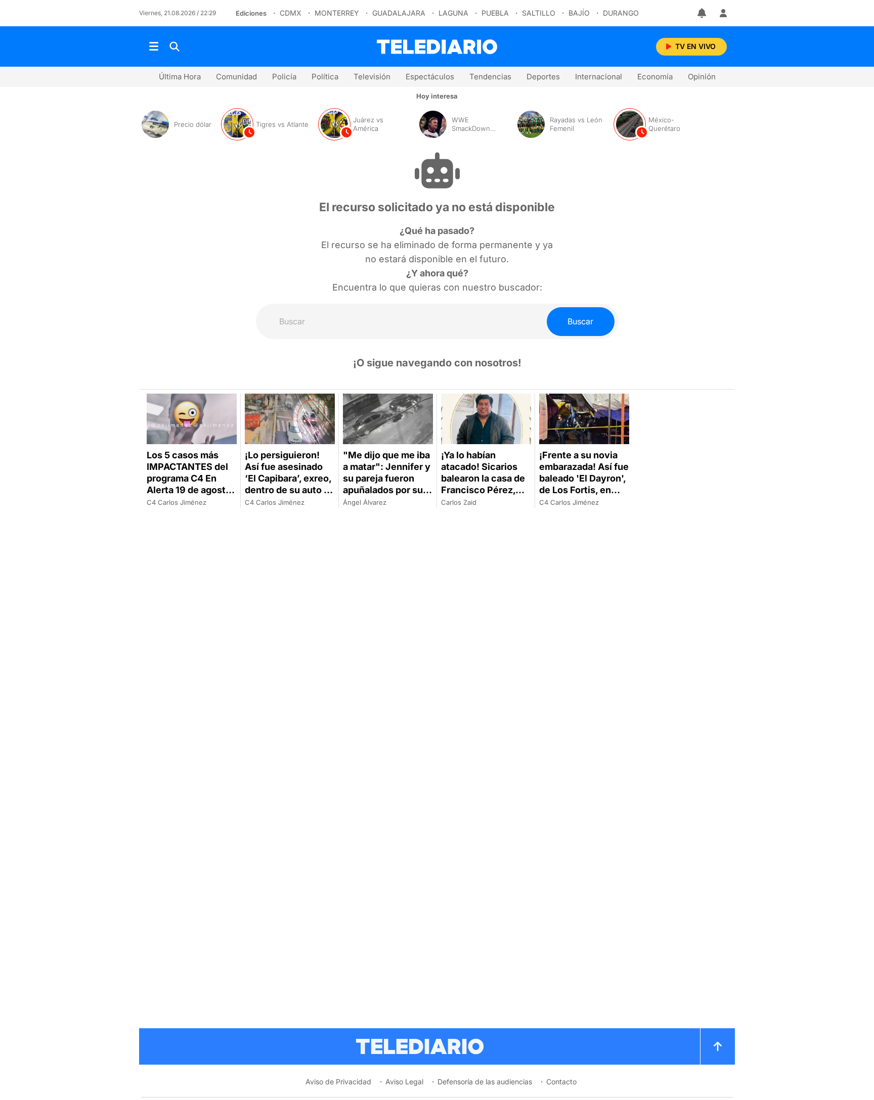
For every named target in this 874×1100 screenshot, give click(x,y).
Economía (655, 76)
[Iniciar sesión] (723, 13)
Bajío (579, 13)
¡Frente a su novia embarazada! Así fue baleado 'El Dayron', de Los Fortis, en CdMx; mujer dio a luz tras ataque (584, 484)
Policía (284, 76)
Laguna (453, 13)
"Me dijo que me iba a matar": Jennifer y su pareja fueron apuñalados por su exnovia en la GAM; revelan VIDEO (386, 484)
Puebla (495, 13)
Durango (621, 13)
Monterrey (337, 13)
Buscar (580, 321)
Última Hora (180, 76)
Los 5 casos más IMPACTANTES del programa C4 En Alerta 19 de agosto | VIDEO (192, 478)
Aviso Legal (404, 1081)
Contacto (561, 1081)
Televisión (372, 76)
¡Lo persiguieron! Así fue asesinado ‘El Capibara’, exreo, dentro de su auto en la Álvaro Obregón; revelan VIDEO (290, 484)
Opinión (702, 76)
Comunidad (236, 76)
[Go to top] (718, 1046)
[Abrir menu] (153, 46)
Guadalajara (398, 13)
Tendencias (490, 76)
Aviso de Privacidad (338, 1081)
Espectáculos (430, 76)
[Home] (437, 46)
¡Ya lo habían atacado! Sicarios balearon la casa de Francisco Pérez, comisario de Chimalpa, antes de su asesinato (483, 490)
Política (325, 76)
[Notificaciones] (702, 13)
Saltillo (538, 13)
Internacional (598, 76)
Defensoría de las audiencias (485, 1081)
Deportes (543, 76)
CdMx (290, 13)
